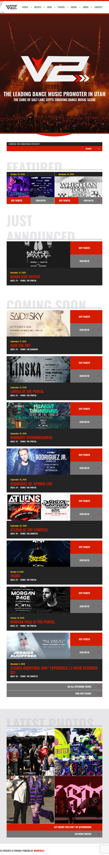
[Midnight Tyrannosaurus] (38, 415)
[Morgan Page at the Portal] (38, 600)
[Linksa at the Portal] (38, 369)
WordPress (39, 850)
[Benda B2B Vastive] (38, 254)
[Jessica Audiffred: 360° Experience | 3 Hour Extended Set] (38, 646)
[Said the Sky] (38, 323)
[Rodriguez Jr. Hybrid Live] (38, 461)
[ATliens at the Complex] (38, 507)
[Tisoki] (38, 554)
